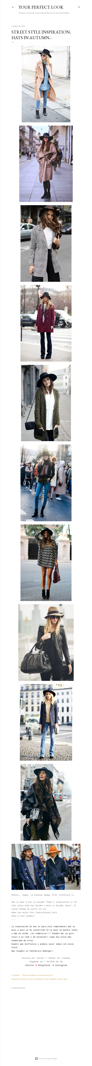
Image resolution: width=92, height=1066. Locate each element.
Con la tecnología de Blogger (48, 1058)
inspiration (53, 979)
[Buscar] (79, 6)
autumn (23, 979)
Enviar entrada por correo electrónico (37, 975)
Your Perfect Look (41, 7)
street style (62, 979)
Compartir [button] (16, 975)
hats (46, 979)
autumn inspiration (35, 979)
